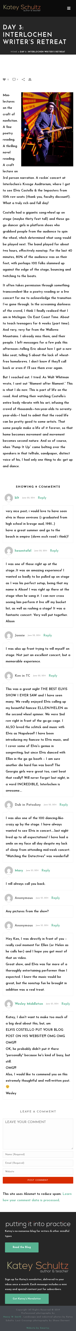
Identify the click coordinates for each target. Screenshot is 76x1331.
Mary (19, 870)
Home (14, 52)
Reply (42, 498)
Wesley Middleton (29, 1004)
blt (17, 498)
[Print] (31, 79)
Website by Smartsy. (38, 1328)
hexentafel (23, 551)
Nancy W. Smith (12, 1317)
